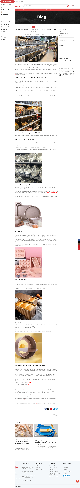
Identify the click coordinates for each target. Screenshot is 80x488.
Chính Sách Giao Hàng (53, 476)
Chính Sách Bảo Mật (53, 467)
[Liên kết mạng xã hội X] (48, 409)
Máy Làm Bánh (66, 465)
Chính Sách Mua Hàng (53, 469)
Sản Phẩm (38, 467)
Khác (44, 20)
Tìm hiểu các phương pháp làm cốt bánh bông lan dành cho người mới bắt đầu (66, 74)
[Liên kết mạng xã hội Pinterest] (51, 409)
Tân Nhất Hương (66, 467)
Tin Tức (60, 35)
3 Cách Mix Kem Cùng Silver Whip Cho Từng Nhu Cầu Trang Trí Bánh (66, 68)
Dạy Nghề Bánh (66, 469)
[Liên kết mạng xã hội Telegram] (56, 409)
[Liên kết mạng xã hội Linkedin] (54, 409)
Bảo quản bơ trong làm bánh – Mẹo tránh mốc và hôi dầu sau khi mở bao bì (45, 442)
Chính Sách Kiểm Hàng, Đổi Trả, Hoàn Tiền (54, 474)
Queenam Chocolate (67, 471)
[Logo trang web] (15, 5)
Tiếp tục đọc (38, 450)
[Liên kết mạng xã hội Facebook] (45, 409)
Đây (30, 382)
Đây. (28, 384)
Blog (36, 403)
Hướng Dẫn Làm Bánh (40, 469)
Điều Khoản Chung (52, 465)
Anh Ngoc (30, 34)
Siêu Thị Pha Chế (66, 473)
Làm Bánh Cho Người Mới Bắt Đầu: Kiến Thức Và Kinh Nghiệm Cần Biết (20, 443)
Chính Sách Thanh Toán (53, 471)
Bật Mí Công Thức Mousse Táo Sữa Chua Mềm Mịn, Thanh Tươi (66, 64)
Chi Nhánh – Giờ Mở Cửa (15, 478)
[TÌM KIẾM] (68, 6)
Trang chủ (40, 20)
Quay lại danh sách (33, 416)
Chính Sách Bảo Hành (53, 478)
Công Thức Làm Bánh (63, 29)
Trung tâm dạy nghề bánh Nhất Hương (24, 399)
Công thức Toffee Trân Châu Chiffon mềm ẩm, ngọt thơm (65, 61)
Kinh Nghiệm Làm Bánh (17, 439)
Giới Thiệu (37, 465)
